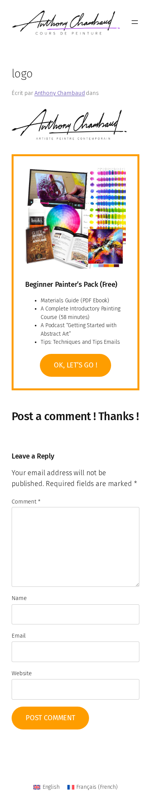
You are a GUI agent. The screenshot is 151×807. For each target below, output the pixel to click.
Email (19, 635)
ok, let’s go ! (75, 365)
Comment (26, 501)
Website (22, 673)
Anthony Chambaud (59, 93)
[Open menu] (134, 22)
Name (19, 598)
